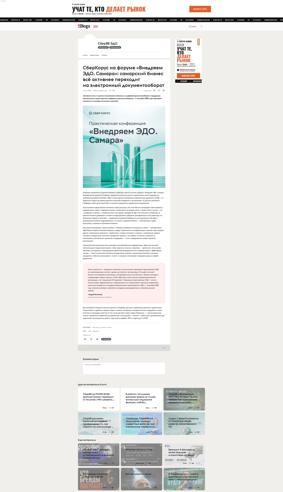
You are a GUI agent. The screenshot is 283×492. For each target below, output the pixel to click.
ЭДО (89, 331)
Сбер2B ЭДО (107, 43)
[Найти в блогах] (201, 26)
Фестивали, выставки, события (102, 327)
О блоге (104, 55)
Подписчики (94, 55)
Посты (85, 55)
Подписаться (103, 47)
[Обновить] (102, 358)
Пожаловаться (115, 47)
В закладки (106, 339)
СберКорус (96, 331)
